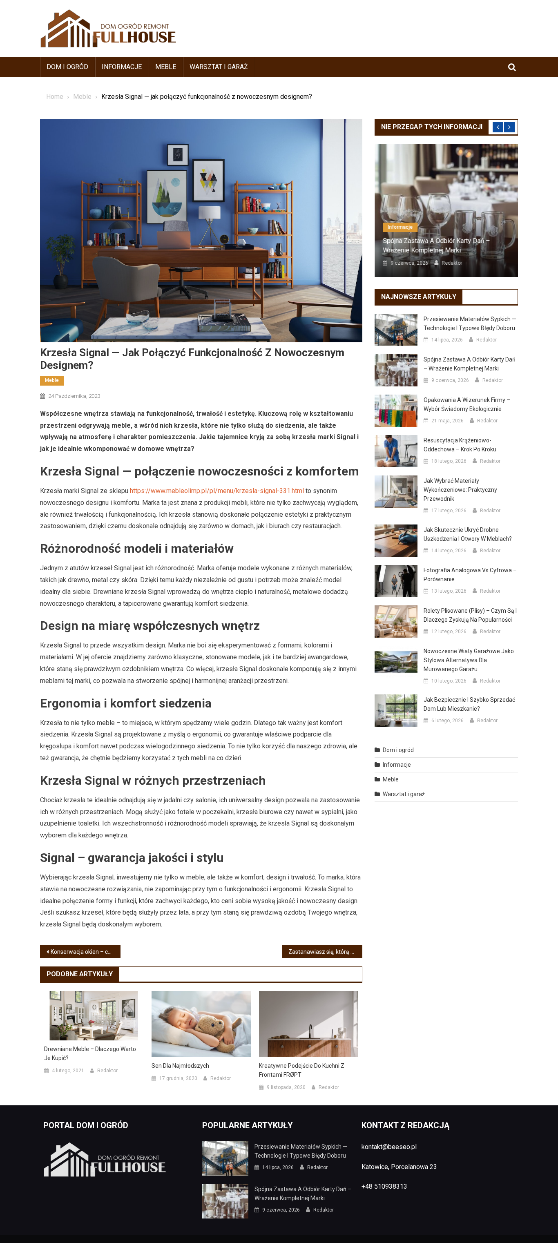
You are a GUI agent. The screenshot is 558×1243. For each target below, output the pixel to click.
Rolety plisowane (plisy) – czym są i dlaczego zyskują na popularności (470, 615)
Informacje (122, 67)
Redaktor (107, 1070)
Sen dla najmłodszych (180, 1065)
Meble (165, 67)
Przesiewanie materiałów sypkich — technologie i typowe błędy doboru (470, 323)
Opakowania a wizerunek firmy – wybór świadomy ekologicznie (467, 404)
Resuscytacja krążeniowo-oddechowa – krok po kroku (460, 445)
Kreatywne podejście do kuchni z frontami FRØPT (301, 1070)
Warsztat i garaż (219, 67)
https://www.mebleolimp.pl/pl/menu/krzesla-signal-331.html (217, 491)
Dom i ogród (67, 67)
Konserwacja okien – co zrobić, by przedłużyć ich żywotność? (86, 951)
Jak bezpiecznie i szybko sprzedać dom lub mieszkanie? (469, 704)
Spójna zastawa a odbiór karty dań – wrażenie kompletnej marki (436, 245)
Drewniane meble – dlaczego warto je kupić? (90, 1053)
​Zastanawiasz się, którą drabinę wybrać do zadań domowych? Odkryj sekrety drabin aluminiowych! (325, 951)
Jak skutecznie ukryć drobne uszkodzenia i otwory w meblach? (468, 534)
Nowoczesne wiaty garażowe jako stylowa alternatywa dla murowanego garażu (469, 660)
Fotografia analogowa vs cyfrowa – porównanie (470, 574)
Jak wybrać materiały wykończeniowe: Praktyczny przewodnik (460, 490)
